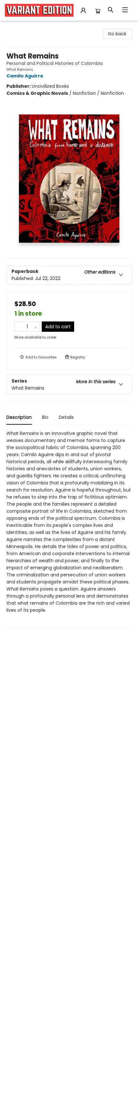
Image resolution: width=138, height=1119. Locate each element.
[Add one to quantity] (36, 326)
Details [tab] (66, 417)
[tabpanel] (69, 529)
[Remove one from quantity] (19, 326)
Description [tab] (19, 417)
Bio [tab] (45, 417)
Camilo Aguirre (24, 76)
